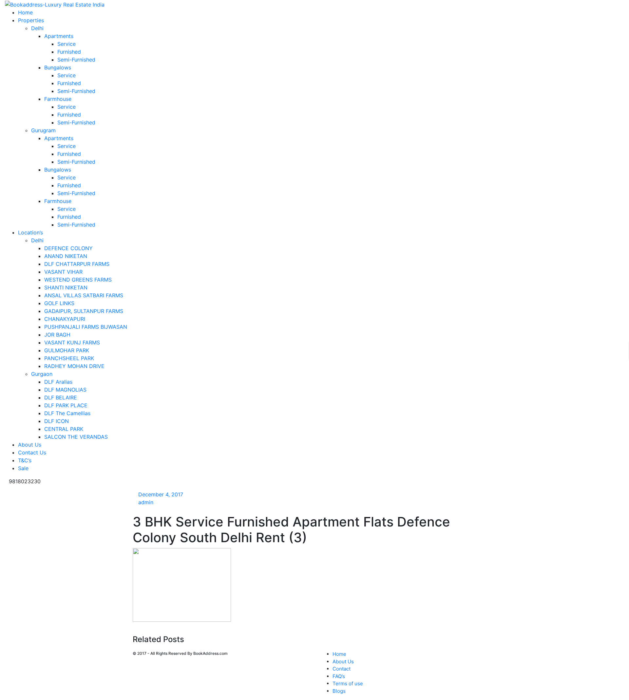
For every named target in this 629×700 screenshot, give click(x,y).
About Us (343, 661)
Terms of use (348, 683)
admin (145, 502)
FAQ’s (339, 676)
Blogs (339, 691)
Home (339, 654)
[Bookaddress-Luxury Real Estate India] (55, 4)
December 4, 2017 (160, 494)
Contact (342, 669)
